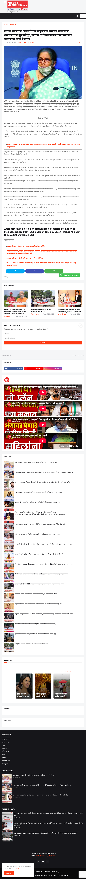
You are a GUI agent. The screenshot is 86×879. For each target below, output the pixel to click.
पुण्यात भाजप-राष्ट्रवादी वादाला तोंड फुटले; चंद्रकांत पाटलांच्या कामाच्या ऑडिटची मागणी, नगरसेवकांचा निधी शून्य (43, 482)
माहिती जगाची (5, 751)
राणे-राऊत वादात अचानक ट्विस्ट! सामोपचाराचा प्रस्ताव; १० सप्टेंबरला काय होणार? (36, 594)
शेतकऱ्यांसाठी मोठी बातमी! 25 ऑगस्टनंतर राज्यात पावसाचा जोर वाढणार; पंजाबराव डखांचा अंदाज (39, 584)
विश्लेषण (4, 757)
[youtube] (43, 861)
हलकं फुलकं (5, 764)
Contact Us (38, 872)
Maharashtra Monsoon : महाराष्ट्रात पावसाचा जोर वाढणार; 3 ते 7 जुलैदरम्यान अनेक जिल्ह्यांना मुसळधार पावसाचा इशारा (45, 833)
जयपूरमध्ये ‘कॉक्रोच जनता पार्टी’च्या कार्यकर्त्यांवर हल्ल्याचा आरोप (31, 644)
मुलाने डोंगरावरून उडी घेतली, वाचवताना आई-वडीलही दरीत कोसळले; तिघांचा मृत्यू (35, 634)
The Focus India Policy (51, 872)
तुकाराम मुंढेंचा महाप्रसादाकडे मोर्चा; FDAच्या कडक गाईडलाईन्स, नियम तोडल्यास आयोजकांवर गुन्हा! (40, 492)
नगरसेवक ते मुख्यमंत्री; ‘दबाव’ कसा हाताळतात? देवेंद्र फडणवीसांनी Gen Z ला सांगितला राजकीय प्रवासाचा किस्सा (44, 472)
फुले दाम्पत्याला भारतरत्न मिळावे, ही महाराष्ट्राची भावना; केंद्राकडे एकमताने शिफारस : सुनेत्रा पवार (39, 534)
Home (6, 24)
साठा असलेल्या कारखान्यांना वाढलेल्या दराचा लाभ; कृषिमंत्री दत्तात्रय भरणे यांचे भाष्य (36, 462)
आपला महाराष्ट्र (6, 739)
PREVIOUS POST (77, 356)
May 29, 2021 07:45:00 (26, 42)
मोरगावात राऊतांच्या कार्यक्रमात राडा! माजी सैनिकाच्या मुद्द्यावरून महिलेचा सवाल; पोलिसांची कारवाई (40, 524)
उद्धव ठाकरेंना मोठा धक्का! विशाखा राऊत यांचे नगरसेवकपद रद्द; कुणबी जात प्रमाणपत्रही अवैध (38, 604)
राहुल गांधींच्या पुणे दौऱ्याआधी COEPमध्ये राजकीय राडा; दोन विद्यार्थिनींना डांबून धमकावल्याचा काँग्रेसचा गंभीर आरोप (44, 614)
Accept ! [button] (9, 873)
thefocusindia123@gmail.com (45, 855)
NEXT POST (7, 356)
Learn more (15, 868)
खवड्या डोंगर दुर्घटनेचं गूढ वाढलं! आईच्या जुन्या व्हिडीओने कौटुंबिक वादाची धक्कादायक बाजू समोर (39, 502)
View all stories (66, 672)
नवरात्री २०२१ (6, 745)
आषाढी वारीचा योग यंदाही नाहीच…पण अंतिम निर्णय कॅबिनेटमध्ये (25, 258)
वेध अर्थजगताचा (6, 760)
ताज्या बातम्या (5, 742)
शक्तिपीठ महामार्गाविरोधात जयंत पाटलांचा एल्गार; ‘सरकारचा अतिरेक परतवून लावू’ (35, 624)
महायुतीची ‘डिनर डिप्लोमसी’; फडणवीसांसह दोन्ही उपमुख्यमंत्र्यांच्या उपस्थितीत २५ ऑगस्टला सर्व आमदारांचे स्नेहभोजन (44, 544)
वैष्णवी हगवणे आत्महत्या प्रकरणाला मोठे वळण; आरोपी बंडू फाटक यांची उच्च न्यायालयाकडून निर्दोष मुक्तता (41, 574)
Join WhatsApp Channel (71, 275)
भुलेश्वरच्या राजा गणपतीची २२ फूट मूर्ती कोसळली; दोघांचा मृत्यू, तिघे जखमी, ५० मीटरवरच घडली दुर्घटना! (30, 512)
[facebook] (38, 861)
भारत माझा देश (5, 748)
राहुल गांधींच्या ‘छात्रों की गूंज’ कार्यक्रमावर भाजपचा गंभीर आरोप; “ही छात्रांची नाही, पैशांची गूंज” (39, 554)
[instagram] (47, 861)
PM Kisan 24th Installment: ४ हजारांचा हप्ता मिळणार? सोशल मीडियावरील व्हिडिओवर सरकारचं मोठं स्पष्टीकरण (15, 312)
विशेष (3, 754)
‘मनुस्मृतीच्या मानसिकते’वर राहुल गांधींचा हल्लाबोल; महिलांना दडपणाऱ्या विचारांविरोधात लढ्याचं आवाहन (40, 514)
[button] (4, 2)
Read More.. (8, 316)
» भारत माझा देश (12, 24)
